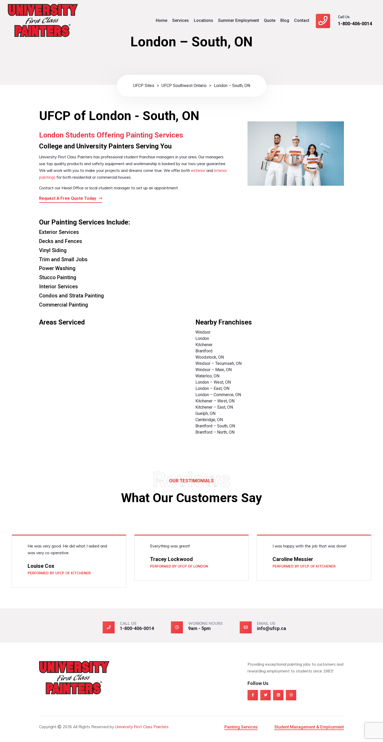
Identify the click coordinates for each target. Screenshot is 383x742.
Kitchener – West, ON (214, 400)
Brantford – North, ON (214, 432)
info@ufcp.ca (271, 628)
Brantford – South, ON (215, 425)
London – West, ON (213, 382)
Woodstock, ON (209, 357)
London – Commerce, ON (218, 394)
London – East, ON (212, 388)
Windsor (203, 332)
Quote (269, 20)
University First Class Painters (142, 726)
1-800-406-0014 (355, 23)
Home (161, 20)
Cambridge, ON (209, 419)
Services (180, 20)
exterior (198, 170)
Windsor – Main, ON (213, 369)
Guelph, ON (205, 413)
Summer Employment (238, 20)
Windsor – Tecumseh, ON (218, 363)
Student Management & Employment (309, 727)
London (202, 338)
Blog (284, 20)
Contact (301, 20)
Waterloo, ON (207, 375)
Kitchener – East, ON (214, 407)
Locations (203, 20)
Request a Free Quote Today (68, 198)
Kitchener (204, 344)
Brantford (203, 350)
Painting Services (241, 727)
